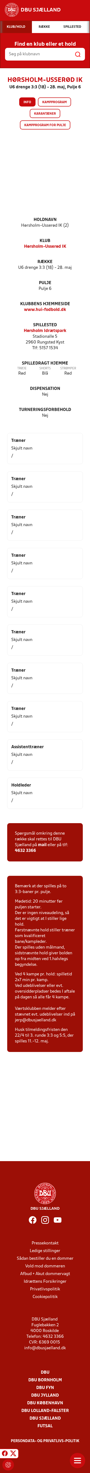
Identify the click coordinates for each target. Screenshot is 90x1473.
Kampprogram (54, 102)
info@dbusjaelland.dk (45, 1348)
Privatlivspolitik (45, 1289)
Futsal (45, 1426)
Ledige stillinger (45, 1251)
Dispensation (45, 389)
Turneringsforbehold (45, 410)
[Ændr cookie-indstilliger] (8, 1465)
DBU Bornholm (45, 1380)
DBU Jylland (45, 1396)
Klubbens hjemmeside (45, 304)
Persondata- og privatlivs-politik (45, 1441)
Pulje (45, 283)
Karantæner (45, 113)
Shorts (45, 368)
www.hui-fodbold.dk (45, 310)
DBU (45, 1373)
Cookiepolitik (45, 1297)
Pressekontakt (45, 1243)
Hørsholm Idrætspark (45, 331)
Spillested (45, 325)
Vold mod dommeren (45, 1266)
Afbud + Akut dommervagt (45, 1274)
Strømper (68, 368)
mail (42, 845)
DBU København (45, 1403)
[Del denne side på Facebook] (5, 1454)
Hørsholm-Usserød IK (45, 247)
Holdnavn (45, 220)
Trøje (22, 368)
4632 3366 (25, 851)
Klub (45, 241)
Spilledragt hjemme (45, 363)
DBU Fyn (45, 1388)
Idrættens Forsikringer (45, 1282)
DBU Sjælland (45, 1419)
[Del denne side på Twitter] (13, 1454)
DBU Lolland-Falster (45, 1411)
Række (45, 262)
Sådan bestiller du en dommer (45, 1259)
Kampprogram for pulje (45, 125)
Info (27, 102)
